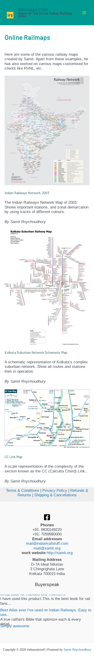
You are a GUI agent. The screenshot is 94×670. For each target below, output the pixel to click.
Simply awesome (14, 613)
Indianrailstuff (33, 10)
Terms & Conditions (22, 490)
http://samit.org (60, 553)
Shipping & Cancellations (55, 495)
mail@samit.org (47, 548)
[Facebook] (47, 517)
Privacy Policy (54, 490)
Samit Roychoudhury (77, 649)
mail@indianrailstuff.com (47, 543)
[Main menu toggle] (84, 13)
